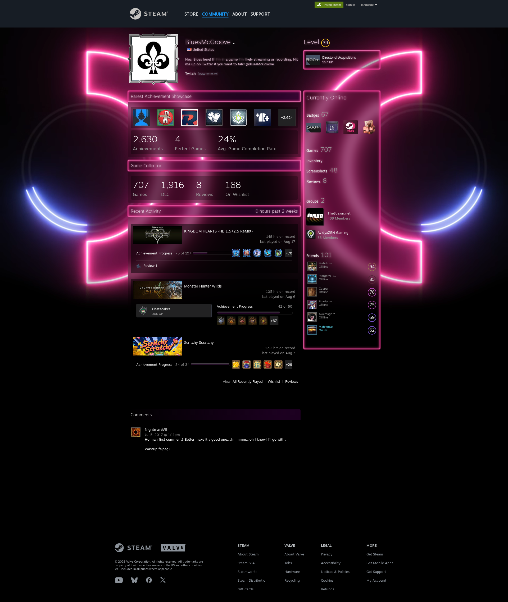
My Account (376, 580)
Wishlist (274, 381)
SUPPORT (260, 14)
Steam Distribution (252, 580)
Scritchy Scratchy (199, 342)
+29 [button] (289, 364)
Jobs (288, 563)
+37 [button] (274, 320)
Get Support (376, 571)
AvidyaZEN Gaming (333, 232)
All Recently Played (248, 381)
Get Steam (374, 554)
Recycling (292, 580)
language (367, 5)
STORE (191, 14)
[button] (342, 42)
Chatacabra (161, 309)
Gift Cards (245, 589)
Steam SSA (246, 563)
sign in (350, 5)
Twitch (190, 73)
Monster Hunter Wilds (203, 286)
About (239, 14)
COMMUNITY (215, 14)
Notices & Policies (335, 571)
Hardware (292, 571)
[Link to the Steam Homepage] (149, 18)
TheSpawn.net (339, 213)
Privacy (326, 554)
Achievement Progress (154, 253)
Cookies (327, 580)
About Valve (294, 554)
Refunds (327, 589)
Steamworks (247, 571)
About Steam (248, 554)
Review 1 (150, 265)
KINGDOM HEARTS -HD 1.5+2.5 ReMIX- (218, 231)
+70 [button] (289, 253)
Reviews (291, 381)
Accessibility (331, 563)
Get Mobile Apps (379, 563)
